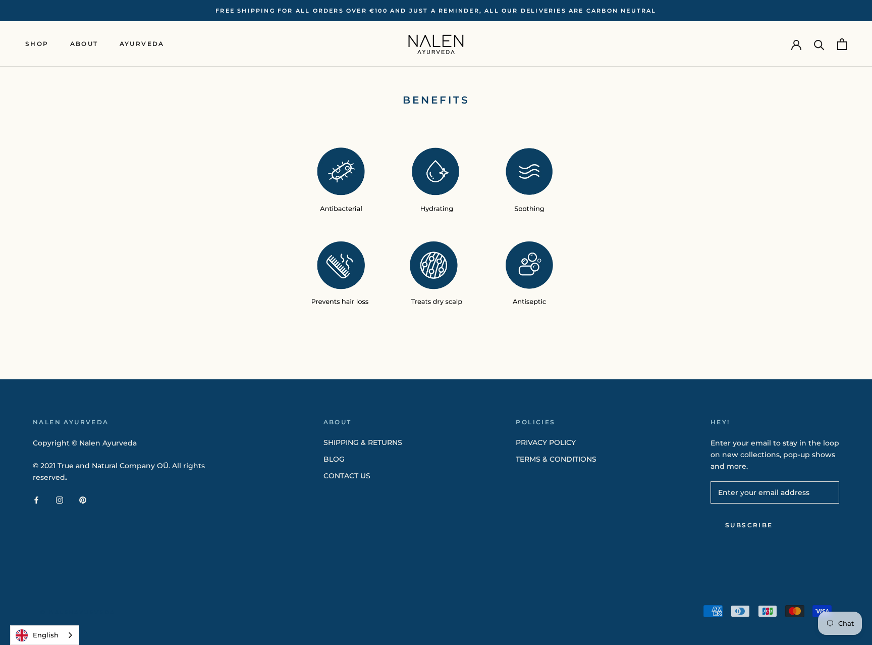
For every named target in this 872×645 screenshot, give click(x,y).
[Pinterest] (82, 500)
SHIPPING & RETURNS (362, 442)
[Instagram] (59, 500)
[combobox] (44, 635)
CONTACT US (346, 475)
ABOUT (84, 44)
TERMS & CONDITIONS (556, 459)
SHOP (37, 44)
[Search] (819, 44)
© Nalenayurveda (77, 612)
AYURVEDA (142, 44)
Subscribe (749, 525)
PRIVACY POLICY (546, 442)
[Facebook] (36, 500)
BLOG (334, 459)
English (46, 635)
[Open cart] (842, 44)
